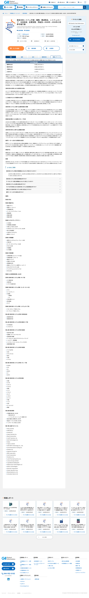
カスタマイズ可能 (23, 41)
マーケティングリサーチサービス (39, 564)
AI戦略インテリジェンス (25, 579)
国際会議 (37, 579)
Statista (22, 581)
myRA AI (22, 583)
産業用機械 (24, 13)
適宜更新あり (37, 41)
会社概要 (78, 561)
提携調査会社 (79, 568)
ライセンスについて (76, 35)
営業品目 (78, 563)
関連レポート (55, 57)
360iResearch (25, 34)
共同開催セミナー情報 (67, 563)
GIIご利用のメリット (24, 572)
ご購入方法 (50, 565)
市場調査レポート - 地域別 (25, 565)
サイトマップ (4, 593)
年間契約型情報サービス (25, 568)
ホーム (6, 13)
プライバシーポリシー (11, 593)
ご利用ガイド (50, 557)
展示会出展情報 (65, 561)
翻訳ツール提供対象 (51, 41)
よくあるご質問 (51, 568)
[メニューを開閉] (85, 2)
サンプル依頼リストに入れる (11, 515)
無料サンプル (51, 561)
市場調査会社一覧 (24, 570)
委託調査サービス (38, 561)
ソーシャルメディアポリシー (27, 593)
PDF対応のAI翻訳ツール (53, 563)
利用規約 (18, 593)
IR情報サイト (78, 570)
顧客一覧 (78, 565)
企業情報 (77, 557)
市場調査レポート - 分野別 (25, 562)
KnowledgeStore (24, 586)
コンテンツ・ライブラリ (80, 572)
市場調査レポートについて (15, 13)
